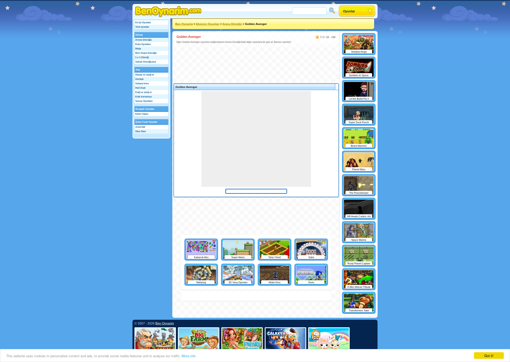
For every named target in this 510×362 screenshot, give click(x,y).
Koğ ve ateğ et (143, 92)
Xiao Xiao (140, 131)
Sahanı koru (142, 83)
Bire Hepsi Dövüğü (146, 53)
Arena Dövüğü (143, 39)
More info (189, 355)
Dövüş (139, 34)
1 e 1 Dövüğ (142, 57)
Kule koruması (143, 96)
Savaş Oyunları (144, 101)
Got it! (488, 355)
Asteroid (140, 127)
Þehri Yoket (141, 114)
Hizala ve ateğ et (144, 74)
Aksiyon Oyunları (207, 24)
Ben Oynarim (184, 24)
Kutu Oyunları (143, 44)
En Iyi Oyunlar (143, 22)
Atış (137, 69)
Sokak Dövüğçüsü (145, 61)
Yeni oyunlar (142, 27)
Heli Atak (140, 88)
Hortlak (139, 79)
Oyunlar (349, 11)
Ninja (138, 48)
